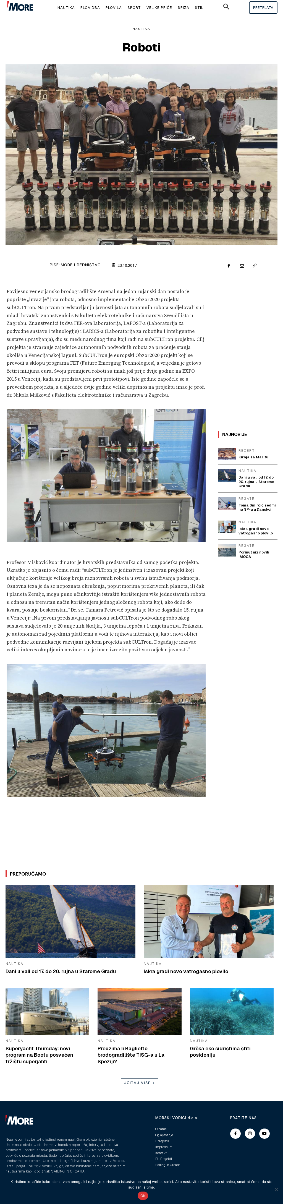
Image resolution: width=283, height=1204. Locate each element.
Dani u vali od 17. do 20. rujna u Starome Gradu (61, 971)
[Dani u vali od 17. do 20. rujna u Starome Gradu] (70, 921)
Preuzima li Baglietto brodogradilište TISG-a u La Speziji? (131, 1055)
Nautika (141, 29)
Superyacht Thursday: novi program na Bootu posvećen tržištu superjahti (39, 1055)
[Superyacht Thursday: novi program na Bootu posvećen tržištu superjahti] (47, 1011)
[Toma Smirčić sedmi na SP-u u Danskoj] (227, 503)
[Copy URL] (254, 266)
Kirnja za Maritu (253, 457)
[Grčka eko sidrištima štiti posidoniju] (232, 1011)
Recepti (247, 450)
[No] (276, 1189)
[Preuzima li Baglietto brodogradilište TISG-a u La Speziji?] (139, 1011)
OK (143, 1195)
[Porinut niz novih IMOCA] (227, 550)
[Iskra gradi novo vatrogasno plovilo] (209, 921)
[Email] (241, 266)
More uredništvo (81, 264)
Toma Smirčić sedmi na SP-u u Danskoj (257, 507)
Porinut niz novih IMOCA (254, 554)
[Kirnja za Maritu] (227, 454)
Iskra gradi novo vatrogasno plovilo (186, 971)
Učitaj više (137, 1082)
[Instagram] (250, 1134)
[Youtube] (264, 1134)
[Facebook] (228, 266)
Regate (247, 498)
